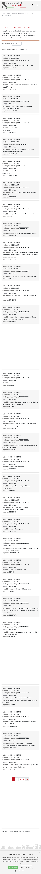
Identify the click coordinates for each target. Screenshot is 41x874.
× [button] (39, 852)
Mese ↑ (5, 63)
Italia (8, 13)
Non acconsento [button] (26, 867)
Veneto (14, 13)
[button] (20, 871)
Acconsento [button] (13, 867)
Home (3, 13)
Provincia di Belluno (23, 13)
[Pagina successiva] (23, 779)
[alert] (20, 862)
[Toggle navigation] (33, 5)
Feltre (31, 13)
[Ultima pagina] (27, 779)
